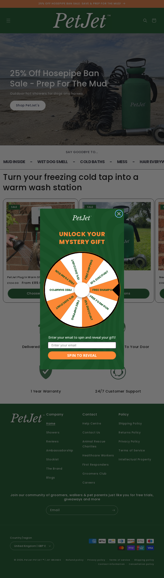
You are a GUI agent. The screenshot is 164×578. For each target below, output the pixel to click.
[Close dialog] (118, 213)
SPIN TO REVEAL (82, 355)
